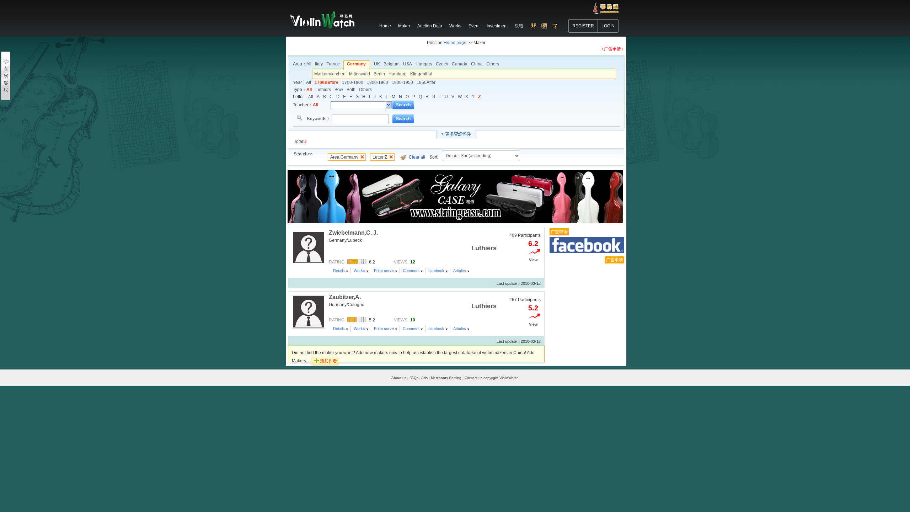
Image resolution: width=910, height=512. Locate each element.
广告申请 (559, 231)
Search (403, 104)
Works (359, 270)
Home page (455, 42)
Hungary (424, 64)
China (477, 64)
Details (339, 270)
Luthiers (323, 89)
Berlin (379, 73)
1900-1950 (402, 82)
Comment (411, 270)
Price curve (384, 270)
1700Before (326, 82)
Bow (338, 89)
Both (351, 89)
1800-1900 (377, 82)
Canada (459, 64)
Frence (333, 64)
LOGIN (608, 25)
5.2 (533, 308)
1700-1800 (352, 82)
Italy (319, 64)
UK (377, 64)
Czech (442, 64)
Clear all (417, 157)
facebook (436, 270)
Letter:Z (380, 157)
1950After (426, 82)
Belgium (392, 64)
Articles (459, 270)
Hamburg (398, 73)
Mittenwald (359, 73)
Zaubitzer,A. (345, 297)
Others (492, 64)
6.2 (533, 243)
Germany (356, 64)
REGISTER (583, 25)
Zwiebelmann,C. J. (353, 233)
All (308, 64)
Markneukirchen (330, 73)
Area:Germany (344, 157)
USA (407, 64)
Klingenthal (421, 73)
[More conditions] (456, 134)
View (533, 260)
